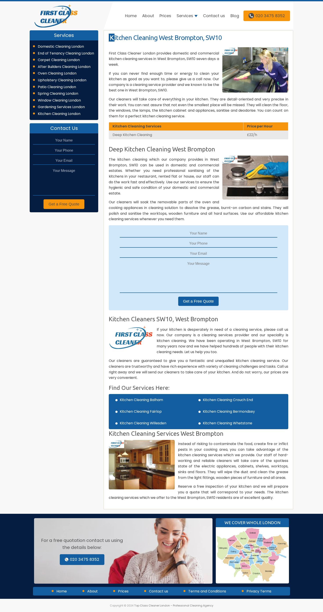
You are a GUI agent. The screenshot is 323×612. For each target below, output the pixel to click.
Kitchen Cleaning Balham (141, 399)
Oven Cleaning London (57, 73)
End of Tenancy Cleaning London (66, 53)
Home (131, 15)
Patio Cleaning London (57, 86)
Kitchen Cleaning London (59, 113)
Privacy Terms (259, 591)
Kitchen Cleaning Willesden (143, 423)
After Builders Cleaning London (64, 66)
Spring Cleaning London (58, 93)
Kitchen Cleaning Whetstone (227, 423)
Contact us (214, 15)
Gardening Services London (61, 106)
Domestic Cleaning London (61, 46)
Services (185, 15)
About (148, 15)
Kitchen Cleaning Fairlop (141, 411)
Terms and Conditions (207, 591)
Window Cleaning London (59, 100)
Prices (165, 15)
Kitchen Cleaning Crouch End (228, 399)
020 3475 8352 (270, 15)
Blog (234, 15)
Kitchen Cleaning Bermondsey (229, 411)
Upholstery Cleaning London (62, 80)
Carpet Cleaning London (59, 59)
